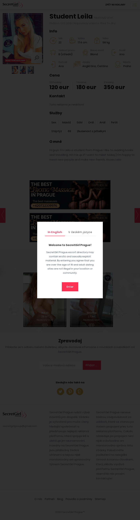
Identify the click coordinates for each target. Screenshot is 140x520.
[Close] (99, 225)
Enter (70, 287)
